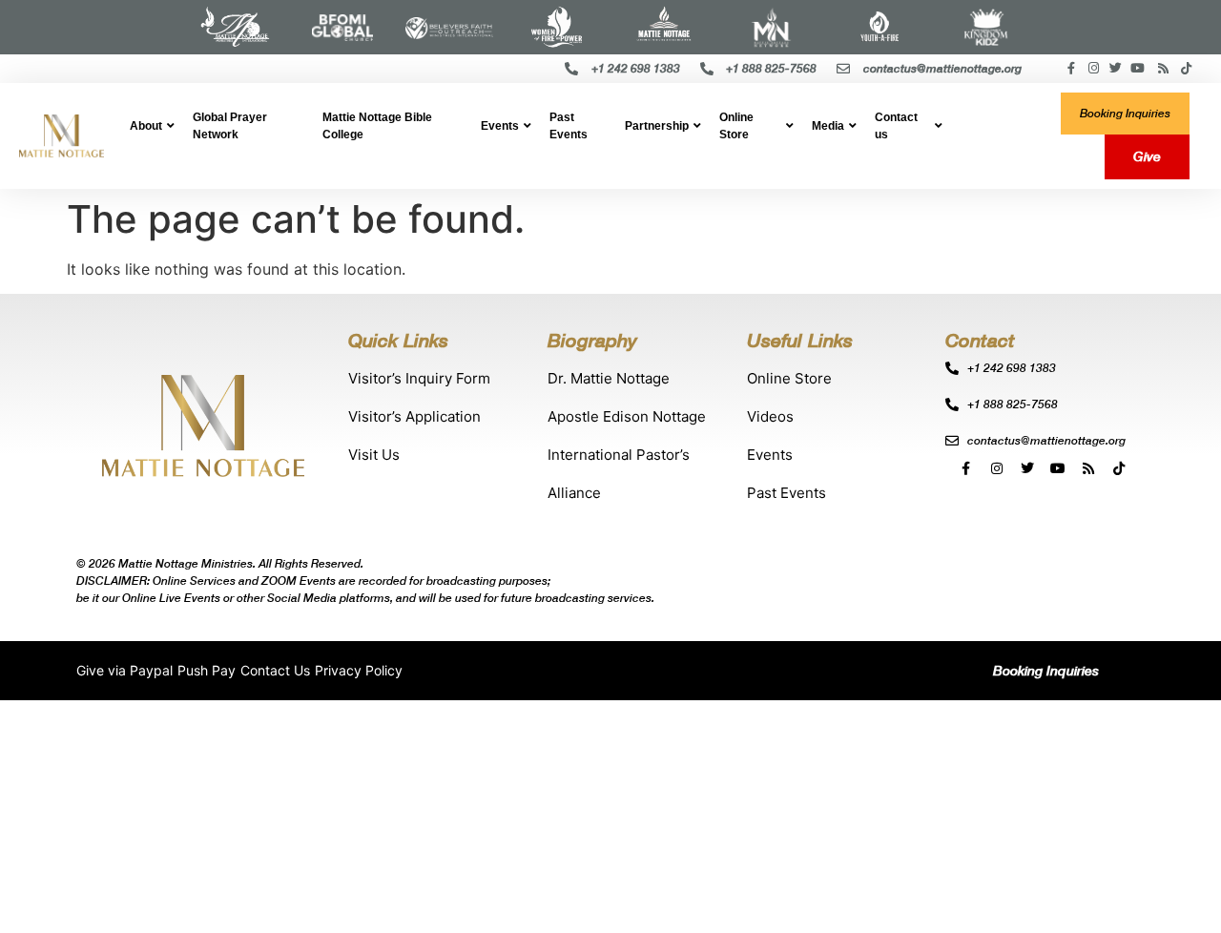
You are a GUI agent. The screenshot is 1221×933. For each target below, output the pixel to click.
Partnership (657, 126)
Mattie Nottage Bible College (377, 126)
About (146, 126)
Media (828, 126)
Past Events (568, 126)
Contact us (896, 126)
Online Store (736, 126)
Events (500, 126)
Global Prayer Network (230, 126)
